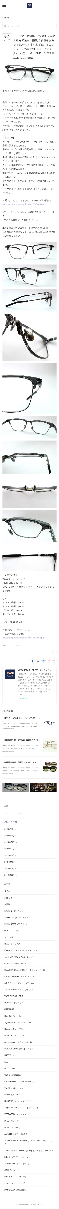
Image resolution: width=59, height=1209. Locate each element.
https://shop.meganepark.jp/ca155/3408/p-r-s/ (24, 204)
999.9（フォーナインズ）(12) (11, 645)
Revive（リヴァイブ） (14, 1029)
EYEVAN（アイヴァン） (14, 911)
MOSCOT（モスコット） (15, 1035)
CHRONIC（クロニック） (15, 963)
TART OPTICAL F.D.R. (14, 996)
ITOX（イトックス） (13, 943)
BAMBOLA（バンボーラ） (15, 1176)
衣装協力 (8, 904)
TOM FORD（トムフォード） (17, 1163)
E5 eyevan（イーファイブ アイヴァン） (21, 950)
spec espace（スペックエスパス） (19, 1042)
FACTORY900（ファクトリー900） (19, 1081)
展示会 (7, 891)
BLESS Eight (9, 1068)
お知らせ (8, 897)
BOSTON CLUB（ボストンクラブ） (19, 1048)
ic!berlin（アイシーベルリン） (17, 1157)
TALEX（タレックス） (14, 1088)
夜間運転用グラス (12, 1009)
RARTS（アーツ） (12, 1055)
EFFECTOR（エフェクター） (17, 1114)
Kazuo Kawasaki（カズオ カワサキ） (20, 976)
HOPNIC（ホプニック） (14, 1002)
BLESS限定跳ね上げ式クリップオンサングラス (24, 969)
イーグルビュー (11, 937)
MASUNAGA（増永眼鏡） (15, 1189)
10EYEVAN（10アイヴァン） (17, 917)
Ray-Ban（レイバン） (13, 1015)
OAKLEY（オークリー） (14, 1170)
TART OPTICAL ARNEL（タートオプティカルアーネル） (29, 1150)
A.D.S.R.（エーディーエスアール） (19, 983)
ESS (6, 1061)
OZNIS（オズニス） (13, 1074)
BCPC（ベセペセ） (12, 1127)
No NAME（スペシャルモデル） (18, 1101)
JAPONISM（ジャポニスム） (17, 1133)
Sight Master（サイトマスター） (18, 1022)
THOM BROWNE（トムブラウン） (19, 989)
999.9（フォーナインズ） (15, 1183)
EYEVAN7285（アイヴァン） (17, 924)
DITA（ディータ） (12, 1120)
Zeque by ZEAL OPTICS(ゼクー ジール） (22, 1107)
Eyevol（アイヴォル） (14, 1094)
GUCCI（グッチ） (12, 930)
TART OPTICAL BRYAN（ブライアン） (21, 956)
